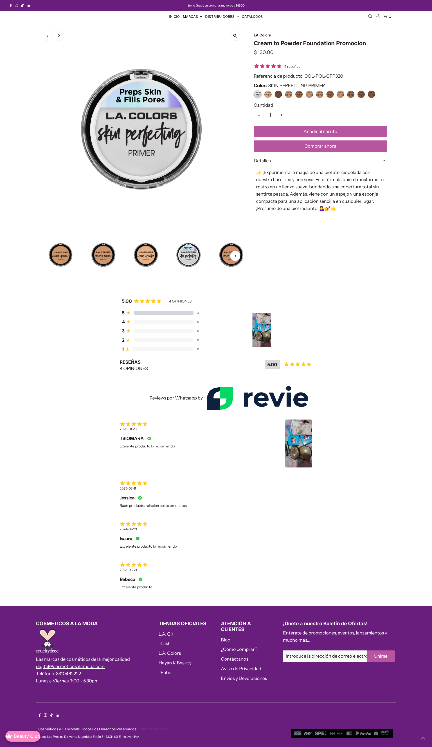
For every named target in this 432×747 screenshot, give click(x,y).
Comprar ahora (320, 146)
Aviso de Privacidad (241, 668)
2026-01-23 (128, 429)
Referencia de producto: (279, 76)
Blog (225, 640)
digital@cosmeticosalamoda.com (70, 666)
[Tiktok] (22, 5)
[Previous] (48, 36)
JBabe (165, 672)
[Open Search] (370, 16)
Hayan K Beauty (175, 663)
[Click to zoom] (235, 36)
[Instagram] (16, 5)
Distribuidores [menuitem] (220, 16)
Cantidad (263, 105)
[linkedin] (28, 5)
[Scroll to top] (423, 737)
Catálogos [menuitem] (252, 16)
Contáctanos (234, 659)
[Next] (59, 36)
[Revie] (257, 397)
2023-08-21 (128, 570)
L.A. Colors (170, 653)
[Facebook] (11, 5)
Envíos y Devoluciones (244, 678)
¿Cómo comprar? (239, 649)
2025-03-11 (128, 488)
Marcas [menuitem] (191, 16)
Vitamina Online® (152, 729)
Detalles (262, 160)
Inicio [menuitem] (174, 16)
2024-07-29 (128, 529)
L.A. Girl (167, 634)
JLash (165, 643)
